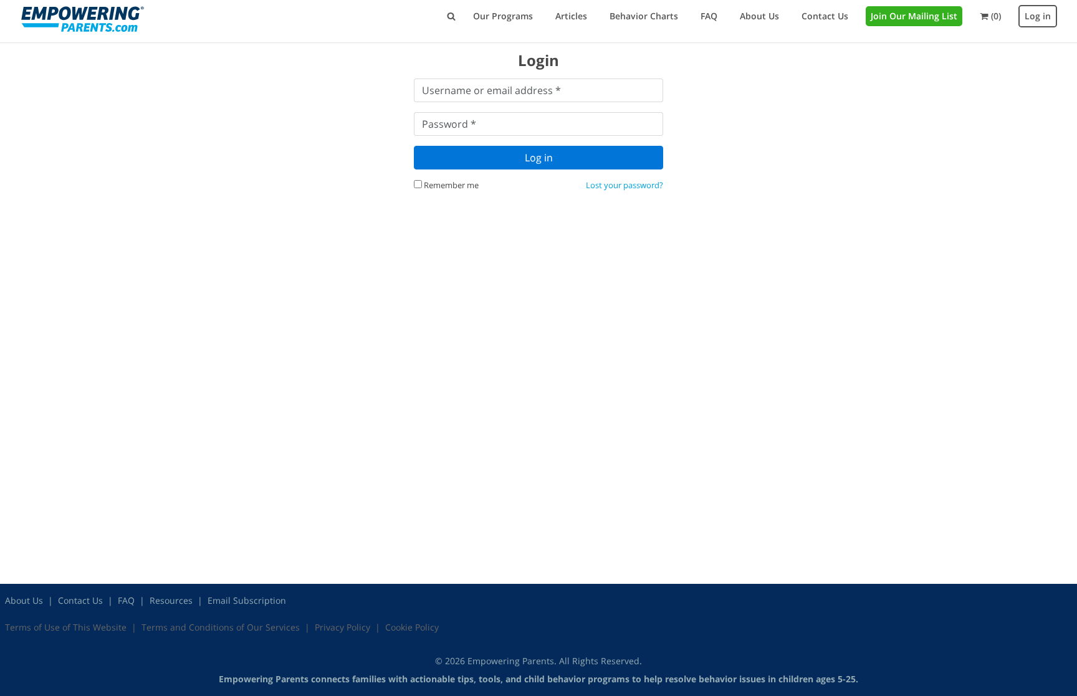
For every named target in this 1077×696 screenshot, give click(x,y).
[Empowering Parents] (82, 19)
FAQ (709, 16)
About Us (759, 16)
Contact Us (825, 16)
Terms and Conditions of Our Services (220, 627)
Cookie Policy (412, 627)
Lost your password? (624, 185)
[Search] (451, 16)
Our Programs (503, 16)
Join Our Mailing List (914, 16)
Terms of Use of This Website (66, 627)
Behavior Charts (644, 16)
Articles (571, 16)
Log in (1038, 16)
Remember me (450, 185)
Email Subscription (247, 600)
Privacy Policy (342, 627)
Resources (171, 600)
